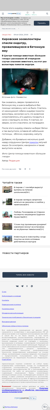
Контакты (5, 300)
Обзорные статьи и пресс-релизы (15, 326)
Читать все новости (25, 275)
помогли (34, 142)
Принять (42, 23)
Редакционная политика (11, 304)
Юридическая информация (12, 313)
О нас (4, 292)
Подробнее (6, 359)
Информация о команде (11, 296)
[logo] (25, 398)
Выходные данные (9, 321)
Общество (6, 35)
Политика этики (8, 309)
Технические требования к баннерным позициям (21, 317)
